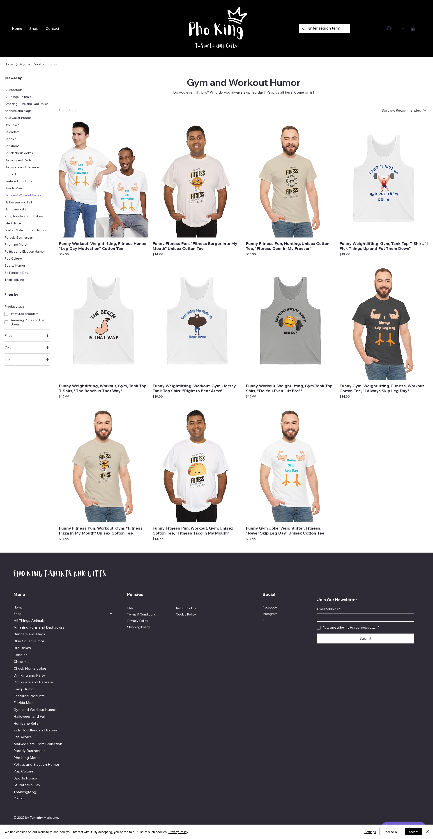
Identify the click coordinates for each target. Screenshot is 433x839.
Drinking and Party (29, 675)
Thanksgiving (25, 792)
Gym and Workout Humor (35, 709)
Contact (19, 798)
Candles (20, 654)
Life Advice (23, 737)
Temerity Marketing (44, 818)
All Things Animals (29, 620)
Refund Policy (186, 608)
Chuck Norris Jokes (30, 668)
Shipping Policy (138, 627)
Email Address (328, 609)
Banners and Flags (29, 634)
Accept (413, 832)
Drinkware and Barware (33, 682)
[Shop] (111, 614)
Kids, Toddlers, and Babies (36, 730)
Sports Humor (25, 778)
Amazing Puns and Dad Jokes (39, 627)
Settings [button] (370, 832)
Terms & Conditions (141, 614)
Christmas (22, 661)
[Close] (427, 831)
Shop (17, 614)
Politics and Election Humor (36, 764)
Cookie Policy (186, 614)
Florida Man (24, 702)
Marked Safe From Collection (38, 744)
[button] (412, 28)
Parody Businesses (29, 750)
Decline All (390, 832)
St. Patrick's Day (27, 785)
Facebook (270, 607)
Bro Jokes (22, 647)
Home (18, 607)
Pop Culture (23, 771)
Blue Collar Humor (29, 641)
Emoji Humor (24, 689)
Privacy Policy (137, 621)
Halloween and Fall (30, 716)
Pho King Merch (27, 757)
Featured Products (29, 696)
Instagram (270, 614)
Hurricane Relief (27, 723)
